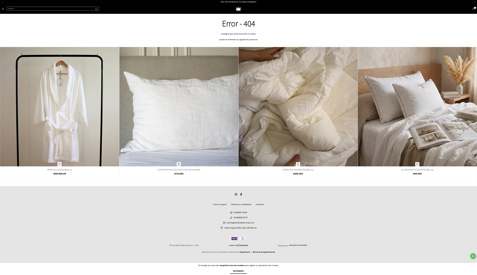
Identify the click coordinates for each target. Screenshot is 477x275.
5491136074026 (240, 212)
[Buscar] (96, 9)
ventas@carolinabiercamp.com (240, 222)
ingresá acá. (245, 252)
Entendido (238, 271)
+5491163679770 (240, 217)
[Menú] (4, 8)
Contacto (260, 204)
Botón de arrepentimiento (264, 252)
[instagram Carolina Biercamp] (236, 194)
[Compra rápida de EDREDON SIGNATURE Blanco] (298, 164)
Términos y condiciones (241, 204)
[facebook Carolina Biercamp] (241, 194)
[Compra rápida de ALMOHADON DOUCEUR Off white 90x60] (179, 164)
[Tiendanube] (239, 246)
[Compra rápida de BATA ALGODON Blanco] (60, 164)
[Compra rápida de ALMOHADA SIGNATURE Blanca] (417, 164)
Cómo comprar (219, 204)
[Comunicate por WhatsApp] (473, 256)
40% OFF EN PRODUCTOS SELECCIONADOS (238, 2)
